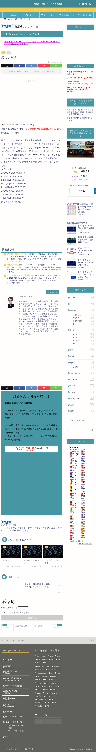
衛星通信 (39, 706)
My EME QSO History (85, 16)
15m (58, 656)
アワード (47, 696)
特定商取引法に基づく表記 (17, 727)
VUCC (39, 693)
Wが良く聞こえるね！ (17, 254)
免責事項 (28, 749)
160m (81, 298)
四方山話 (39, 702)
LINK (7, 736)
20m (45, 659)
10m (44, 656)
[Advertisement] (31, 100)
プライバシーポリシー (17, 731)
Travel (81, 392)
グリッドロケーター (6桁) (79, 186)
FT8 (83, 338)
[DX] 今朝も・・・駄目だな (20, 275)
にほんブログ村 (30, 27)
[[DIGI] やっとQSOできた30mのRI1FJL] (71, 263)
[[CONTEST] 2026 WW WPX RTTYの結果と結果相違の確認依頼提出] (71, 252)
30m (52, 659)
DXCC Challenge (42, 676)
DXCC (58, 673)
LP (38, 686)
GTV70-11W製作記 (13, 686)
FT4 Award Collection (10, 706)
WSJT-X (54, 693)
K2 (82, 324)
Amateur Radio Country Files (80, 84)
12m (51, 656)
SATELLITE (81, 373)
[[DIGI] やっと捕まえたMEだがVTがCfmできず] (71, 275)
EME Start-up (68, 15)
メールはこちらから (76, 420)
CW (49, 670)
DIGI (81, 330)
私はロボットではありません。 (18, 612)
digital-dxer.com (48, 4)
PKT (51, 686)
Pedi (44, 686)
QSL (81, 363)
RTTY (46, 690)
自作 (54, 702)
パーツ (52, 699)
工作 (81, 405)
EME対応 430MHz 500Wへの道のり (13, 679)
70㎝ (38, 663)
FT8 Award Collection (10, 699)
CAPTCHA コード (9, 608)
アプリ (39, 696)
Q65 (82, 344)
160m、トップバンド (43, 666)
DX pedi (53, 676)
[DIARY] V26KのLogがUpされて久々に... (86, 209)
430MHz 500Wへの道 (49, 16)
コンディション (41, 699)
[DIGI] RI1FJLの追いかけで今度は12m (86, 228)
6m (81, 304)
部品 (47, 706)
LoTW (54, 683)
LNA (46, 683)
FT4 (82, 335)
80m (45, 663)
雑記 (81, 411)
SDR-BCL (81, 379)
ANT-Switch (82, 315)
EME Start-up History (11, 672)
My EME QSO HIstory (11, 692)
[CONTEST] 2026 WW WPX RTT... (85, 250)
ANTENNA (57, 666)
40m (59, 659)
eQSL (82, 367)
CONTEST (83, 321)
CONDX (82, 318)
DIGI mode (57, 670)
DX (3, 52)
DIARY (81, 310)
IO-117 (39, 683)
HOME (8, 666)
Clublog (12, 15)
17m (38, 659)
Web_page (81, 398)
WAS (46, 693)
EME (81, 356)
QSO (38, 690)
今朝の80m (12, 265)
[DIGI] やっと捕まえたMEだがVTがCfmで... (86, 274)
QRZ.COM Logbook (31, 16)
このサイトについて (13, 722)
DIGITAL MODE (41, 673)
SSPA (81, 386)
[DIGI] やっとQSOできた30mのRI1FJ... (85, 262)
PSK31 (82, 341)
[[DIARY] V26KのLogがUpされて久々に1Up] (71, 210)
